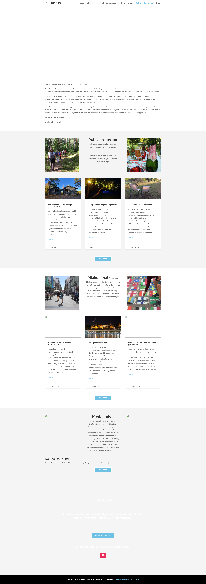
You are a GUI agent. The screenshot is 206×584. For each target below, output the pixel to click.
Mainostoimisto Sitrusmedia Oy (126, 579)
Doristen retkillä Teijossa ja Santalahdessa (63, 213)
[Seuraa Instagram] (103, 555)
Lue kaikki (103, 259)
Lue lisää (51, 239)
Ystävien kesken (87, 3)
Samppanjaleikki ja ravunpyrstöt (103, 213)
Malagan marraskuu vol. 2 (103, 352)
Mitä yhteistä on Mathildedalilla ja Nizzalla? (143, 352)
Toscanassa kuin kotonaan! (143, 213)
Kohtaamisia (127, 3)
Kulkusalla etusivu (144, 3)
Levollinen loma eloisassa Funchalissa (63, 352)
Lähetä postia (103, 535)
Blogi (158, 3)
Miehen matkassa (108, 3)
